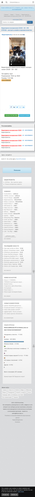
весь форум (7, 296)
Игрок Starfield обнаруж (11, 254)
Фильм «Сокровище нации (12, 250)
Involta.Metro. (8, 194)
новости (16, 246)
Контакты (17, 422)
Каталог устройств (21, 392)
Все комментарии (7, 397)
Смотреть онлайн (24, 115)
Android (17, 390)
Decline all (14, 494)
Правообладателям (17, 420)
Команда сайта (6, 394)
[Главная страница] (2, 2)
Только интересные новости (13, 184)
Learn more (21, 491)
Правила (16, 397)
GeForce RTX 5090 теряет (11, 258)
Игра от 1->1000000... (10, 280)
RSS (21, 19)
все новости (7, 270)
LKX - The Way (8, 231)
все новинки (7, 238)
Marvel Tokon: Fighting (10, 264)
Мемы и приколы (9, 201)
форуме (14, 277)
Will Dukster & (8, 205)
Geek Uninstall (8, 213)
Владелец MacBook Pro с (11, 256)
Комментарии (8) (9, 376)
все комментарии (8, 317)
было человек (21, 159)
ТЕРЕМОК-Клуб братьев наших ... (13, 282)
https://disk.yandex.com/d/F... (12, 309)
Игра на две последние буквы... (13, 292)
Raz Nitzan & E (8, 209)
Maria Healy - (8, 221)
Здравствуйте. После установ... (13, 311)
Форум (4, 392)
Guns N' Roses (8, 197)
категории (16, 19)
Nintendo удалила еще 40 (11, 262)
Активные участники (17, 394)
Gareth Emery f (8, 203)
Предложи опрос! (19, 376)
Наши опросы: (9, 325)
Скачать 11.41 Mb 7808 (11, 115)
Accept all (5, 494)
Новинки (7, 191)
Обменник (28, 390)
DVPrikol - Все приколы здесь (13, 182)
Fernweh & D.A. (8, 225)
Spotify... (6, 215)
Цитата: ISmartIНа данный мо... (13, 305)
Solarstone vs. (8, 223)
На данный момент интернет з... (13, 307)
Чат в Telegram (6, 80)
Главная (4, 390)
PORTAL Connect (9, 195)
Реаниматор (11, 392)
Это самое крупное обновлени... (13, 313)
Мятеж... (6, 211)
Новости (11, 390)
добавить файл (10, 236)
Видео (22, 390)
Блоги (29, 392)
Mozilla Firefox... (8, 284)
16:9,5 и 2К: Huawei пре (11, 266)
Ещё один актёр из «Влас (11, 248)
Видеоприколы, (9, 199)
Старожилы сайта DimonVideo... (13, 286)
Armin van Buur (8, 219)
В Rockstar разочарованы (11, 252)
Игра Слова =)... (8, 290)
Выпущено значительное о (12, 260)
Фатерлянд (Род (8, 217)
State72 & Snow (8, 227)
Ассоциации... (8, 288)
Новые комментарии (11, 303)
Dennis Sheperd (8, 229)
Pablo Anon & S (8, 207)
